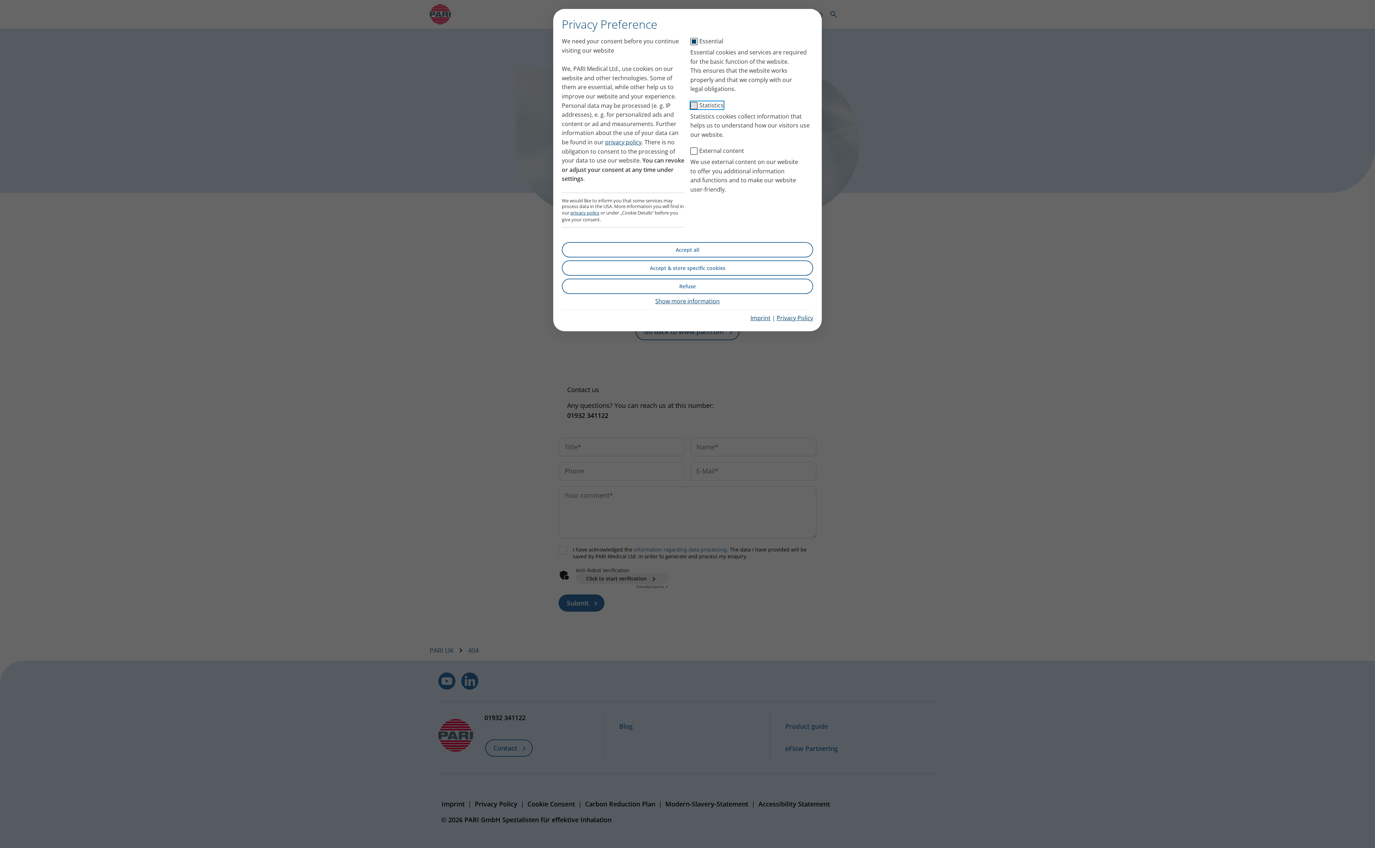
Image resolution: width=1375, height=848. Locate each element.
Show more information (687, 301)
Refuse (687, 286)
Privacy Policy (795, 318)
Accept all (687, 249)
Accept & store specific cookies (687, 268)
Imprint (761, 318)
